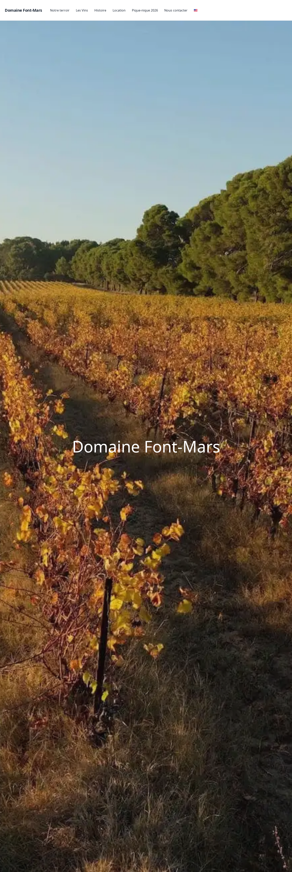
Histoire (100, 10)
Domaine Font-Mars (23, 10)
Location (119, 10)
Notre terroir (60, 10)
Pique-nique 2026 (145, 10)
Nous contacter (176, 10)
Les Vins (82, 10)
